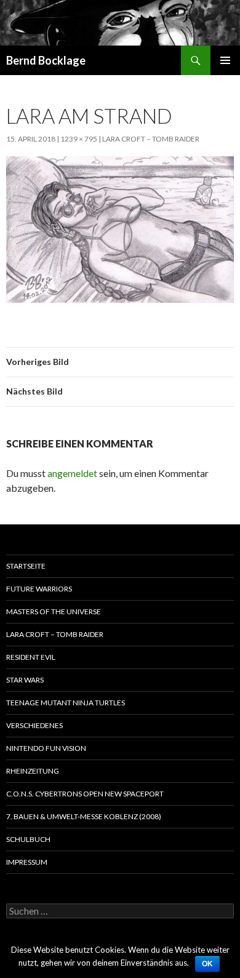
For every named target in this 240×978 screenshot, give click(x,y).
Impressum (26, 862)
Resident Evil (30, 657)
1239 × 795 (78, 138)
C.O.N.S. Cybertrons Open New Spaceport (85, 793)
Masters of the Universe (53, 611)
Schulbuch (28, 839)
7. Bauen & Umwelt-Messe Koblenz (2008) (83, 816)
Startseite (26, 566)
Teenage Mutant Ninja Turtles (65, 702)
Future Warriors (39, 588)
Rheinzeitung (32, 771)
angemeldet (72, 473)
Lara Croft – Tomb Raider (150, 138)
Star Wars (25, 679)
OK (207, 964)
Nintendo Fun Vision (46, 748)
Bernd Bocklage (46, 60)
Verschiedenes (34, 725)
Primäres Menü (225, 60)
